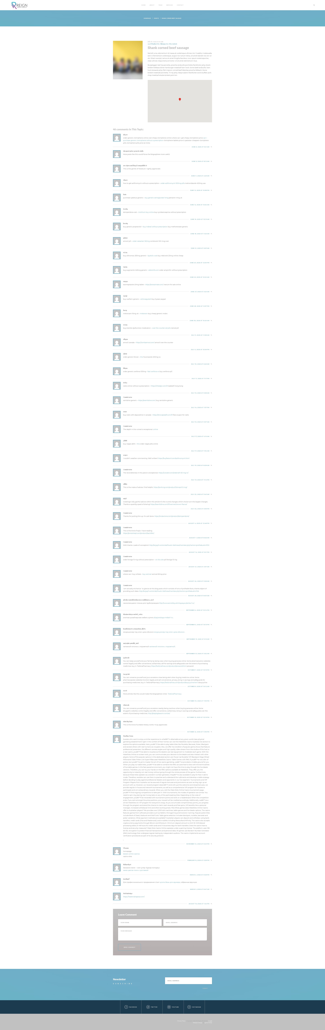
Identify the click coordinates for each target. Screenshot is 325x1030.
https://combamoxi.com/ (145, 342)
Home (143, 5)
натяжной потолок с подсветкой (162, 646)
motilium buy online (146, 212)
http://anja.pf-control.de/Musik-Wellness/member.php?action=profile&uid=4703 (179, 545)
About (152, 5)
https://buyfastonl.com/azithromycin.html (173, 458)
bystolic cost (152, 256)
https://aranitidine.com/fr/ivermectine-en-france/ (168, 504)
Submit (205, 988)
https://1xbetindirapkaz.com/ (134, 897)
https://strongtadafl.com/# (162, 415)
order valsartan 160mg (141, 241)
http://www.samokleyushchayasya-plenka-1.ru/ (176, 603)
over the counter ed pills (161, 328)
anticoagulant (146, 299)
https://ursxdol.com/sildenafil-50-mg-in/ (173, 473)
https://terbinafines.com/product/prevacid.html (168, 666)
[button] (180, 99)
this (141, 357)
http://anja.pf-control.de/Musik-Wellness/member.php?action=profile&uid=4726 (169, 591)
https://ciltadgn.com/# (159, 386)
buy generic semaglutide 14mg (157, 198)
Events (156, 18)
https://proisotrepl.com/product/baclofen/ (138, 533)
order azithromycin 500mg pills (173, 183)
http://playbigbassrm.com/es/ (159, 713)
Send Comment (129, 947)
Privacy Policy (181, 1021)
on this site (159, 560)
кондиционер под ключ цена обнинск (169, 632)
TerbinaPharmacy (174, 694)
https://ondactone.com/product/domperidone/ (171, 516)
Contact (180, 5)
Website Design (197, 1022)
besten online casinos (131, 854)
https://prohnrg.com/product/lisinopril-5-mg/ (170, 487)
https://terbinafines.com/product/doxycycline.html (179, 682)
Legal (210, 1021)
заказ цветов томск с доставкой (135, 870)
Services (169, 5)
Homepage (147, 18)
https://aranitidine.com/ (147, 400)
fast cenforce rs (153, 371)
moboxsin (144, 314)
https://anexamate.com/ (154, 285)
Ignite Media (208, 1022)
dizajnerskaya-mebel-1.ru (163, 618)
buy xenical (147, 574)
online (155, 429)
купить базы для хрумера (170, 882)
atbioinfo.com (154, 270)
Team (160, 5)
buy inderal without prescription (155, 227)
